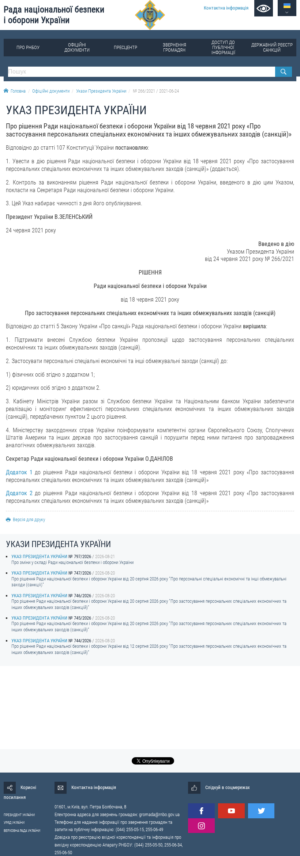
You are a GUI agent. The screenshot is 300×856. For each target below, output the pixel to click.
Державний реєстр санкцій (272, 47)
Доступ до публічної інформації (223, 47)
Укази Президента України (101, 91)
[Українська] (287, 5)
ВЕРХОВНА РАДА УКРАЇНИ (22, 830)
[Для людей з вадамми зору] (263, 8)
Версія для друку (29, 519)
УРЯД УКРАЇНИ (14, 822)
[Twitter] (261, 810)
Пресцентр (125, 47)
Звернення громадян (174, 47)
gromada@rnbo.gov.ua (159, 814)
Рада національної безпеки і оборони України (54, 14)
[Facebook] (201, 810)
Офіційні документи (77, 47)
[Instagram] (201, 825)
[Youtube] (231, 810)
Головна (18, 91)
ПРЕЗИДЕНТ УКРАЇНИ (19, 814)
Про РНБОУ (28, 47)
